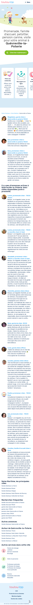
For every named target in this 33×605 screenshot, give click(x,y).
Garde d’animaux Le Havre (9, 486)
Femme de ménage (12, 548)
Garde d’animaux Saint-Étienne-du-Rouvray (14, 493)
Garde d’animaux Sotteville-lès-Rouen (12, 496)
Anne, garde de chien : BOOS (17, 323)
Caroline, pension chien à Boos (18, 361)
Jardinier (9, 550)
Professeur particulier (13, 564)
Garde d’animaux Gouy (8, 538)
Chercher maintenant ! (18, 53)
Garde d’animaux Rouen (8, 488)
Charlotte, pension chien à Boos (18, 291)
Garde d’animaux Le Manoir (9, 541)
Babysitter (10, 577)
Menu (28, 2)
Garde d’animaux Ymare (8, 531)
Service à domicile (12, 551)
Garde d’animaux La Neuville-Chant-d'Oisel (14, 536)
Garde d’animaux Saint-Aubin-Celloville (13, 533)
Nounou (9, 574)
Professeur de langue (13, 566)
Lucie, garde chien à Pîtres (17, 348)
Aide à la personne (12, 559)
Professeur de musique (14, 568)
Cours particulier (12, 569)
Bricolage (10, 553)
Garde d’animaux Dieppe (9, 491)
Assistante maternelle (13, 575)
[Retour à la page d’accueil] (8, 2)
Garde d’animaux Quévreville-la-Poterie (13, 524)
